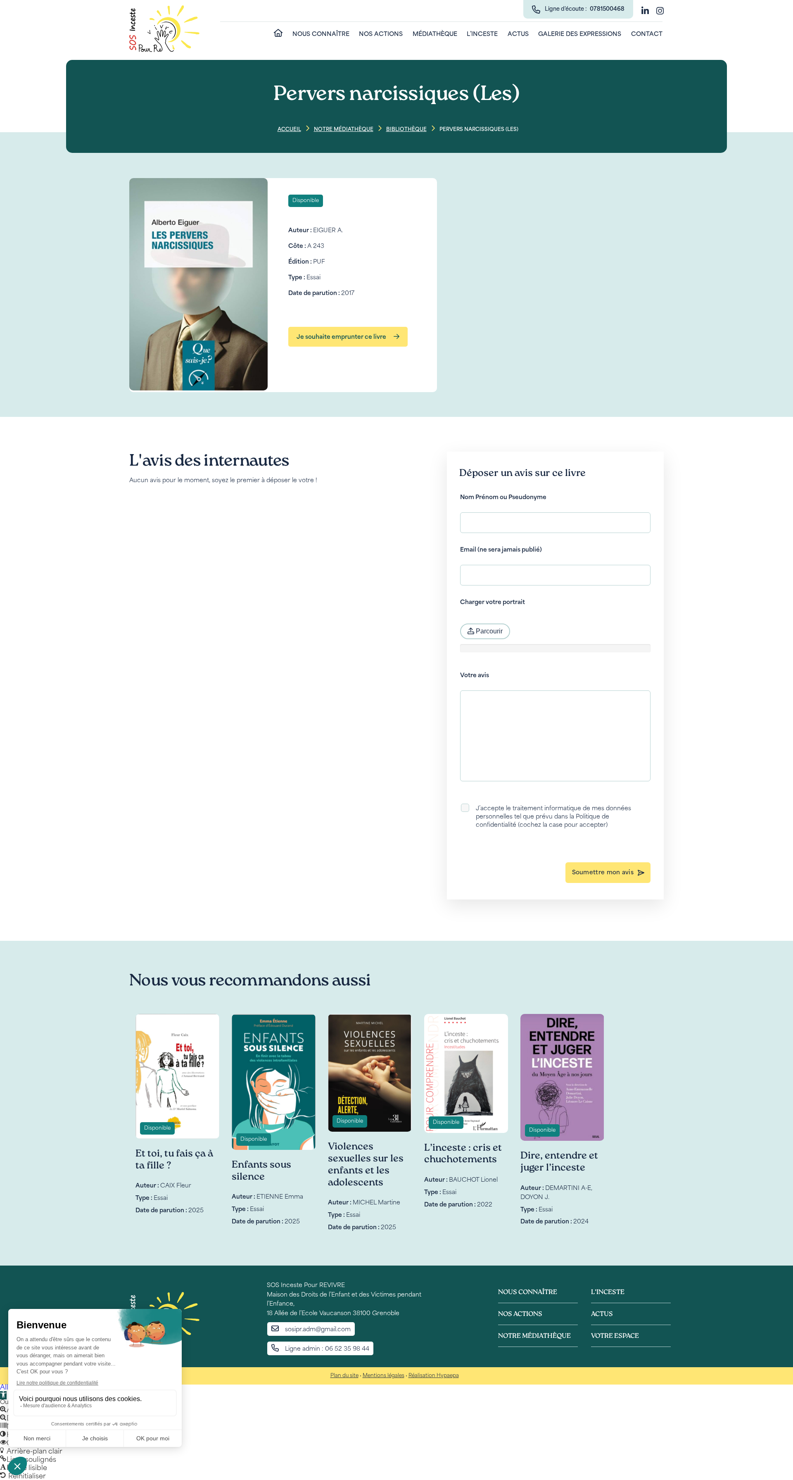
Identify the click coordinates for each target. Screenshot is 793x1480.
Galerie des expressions (579, 34)
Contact (646, 34)
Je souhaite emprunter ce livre (342, 337)
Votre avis (474, 676)
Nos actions (381, 34)
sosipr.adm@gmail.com (318, 1330)
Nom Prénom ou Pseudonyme (503, 498)
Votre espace (615, 1336)
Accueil (289, 129)
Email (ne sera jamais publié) (501, 550)
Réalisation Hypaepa (433, 1375)
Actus (518, 34)
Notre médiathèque (343, 129)
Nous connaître (320, 34)
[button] (3, 1395)
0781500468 (607, 9)
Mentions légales (383, 1375)
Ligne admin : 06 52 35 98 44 (327, 1349)
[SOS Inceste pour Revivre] (164, 29)
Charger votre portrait (492, 603)
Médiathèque (435, 34)
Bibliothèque (406, 129)
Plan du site (344, 1375)
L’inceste (482, 34)
